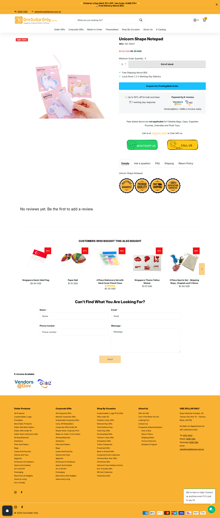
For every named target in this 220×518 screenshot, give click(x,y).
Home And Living (63, 479)
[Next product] (202, 269)
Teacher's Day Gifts (105, 437)
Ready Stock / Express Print (67, 431)
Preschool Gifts (103, 448)
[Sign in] (196, 20)
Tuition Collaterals (104, 444)
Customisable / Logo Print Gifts (110, 413)
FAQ (157, 163)
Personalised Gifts (104, 434)
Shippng (169, 163)
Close (216, 4)
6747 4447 (187, 435)
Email (114, 310)
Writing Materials (21, 437)
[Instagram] (15, 492)
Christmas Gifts (103, 462)
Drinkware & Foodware (24, 462)
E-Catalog (161, 29)
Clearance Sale (103, 476)
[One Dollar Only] (142, 144)
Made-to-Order (94, 29)
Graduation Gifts (104, 441)
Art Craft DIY (19, 469)
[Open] (7, 511)
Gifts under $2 (103, 417)
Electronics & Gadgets (23, 476)
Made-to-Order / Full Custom (68, 434)
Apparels (18, 458)
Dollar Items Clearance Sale (26, 434)
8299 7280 (23, 11)
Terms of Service (148, 441)
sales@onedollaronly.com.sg (47, 11)
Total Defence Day (105, 427)
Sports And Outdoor (22, 465)
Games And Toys (21, 455)
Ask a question (142, 163)
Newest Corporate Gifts (66, 417)
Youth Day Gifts (103, 431)
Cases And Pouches (22, 451)
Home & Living (20, 479)
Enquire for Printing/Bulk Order (162, 86)
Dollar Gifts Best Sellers (24, 427)
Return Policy (186, 163)
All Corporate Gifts (63, 413)
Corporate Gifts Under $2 (66, 427)
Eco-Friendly (19, 482)
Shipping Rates (147, 437)
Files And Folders (21, 444)
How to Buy (146, 431)
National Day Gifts (104, 424)
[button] (126, 61)
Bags (16, 448)
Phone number (47, 325)
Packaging (18, 472)
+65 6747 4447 (159, 133)
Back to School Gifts (105, 451)
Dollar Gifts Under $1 (23, 431)
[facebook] (21, 492)
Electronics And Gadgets (66, 476)
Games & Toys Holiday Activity (110, 465)
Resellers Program (149, 444)
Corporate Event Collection (108, 455)
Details (125, 163)
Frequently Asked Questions (150, 427)
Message (116, 325)
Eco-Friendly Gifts (104, 469)
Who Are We (143, 413)
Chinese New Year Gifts (107, 458)
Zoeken (141, 20)
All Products (19, 413)
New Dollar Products (23, 424)
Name (43, 310)
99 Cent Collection (105, 472)
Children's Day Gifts (105, 420)
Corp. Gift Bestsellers (64, 424)
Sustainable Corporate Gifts (67, 420)
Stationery (18, 441)
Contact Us (143, 424)
